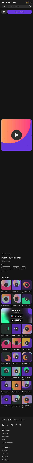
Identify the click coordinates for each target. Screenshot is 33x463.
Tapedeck (5, 456)
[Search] (30, 6)
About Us (5, 433)
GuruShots (5, 453)
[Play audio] (16, 135)
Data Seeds (5, 460)
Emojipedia (5, 450)
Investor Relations (7, 442)
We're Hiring (5, 436)
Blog (3, 439)
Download (20, 11)
